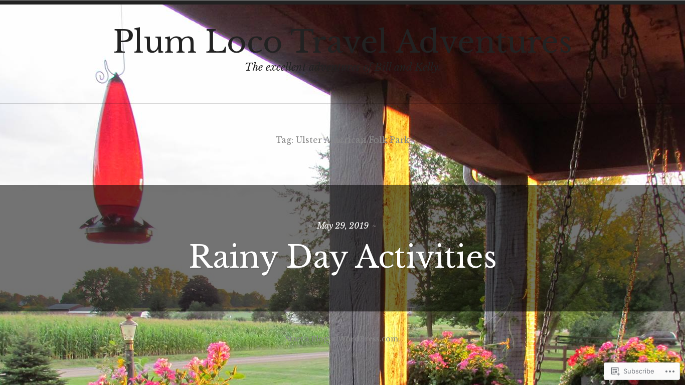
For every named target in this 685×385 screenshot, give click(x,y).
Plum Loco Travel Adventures (342, 42)
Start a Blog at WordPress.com (341, 338)
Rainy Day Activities (343, 257)
